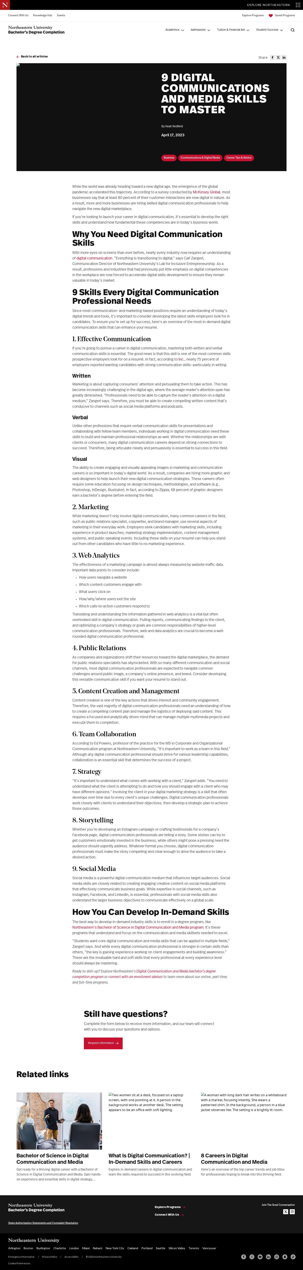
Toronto (193, 1248)
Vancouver (209, 1248)
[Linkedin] (268, 1256)
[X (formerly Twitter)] (251, 1256)
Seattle (160, 1248)
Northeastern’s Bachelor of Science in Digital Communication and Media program (137, 928)
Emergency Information (21, 1256)
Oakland (132, 1248)
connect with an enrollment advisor (135, 977)
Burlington (43, 1248)
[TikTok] (293, 1256)
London (74, 1248)
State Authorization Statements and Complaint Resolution (43, 1223)
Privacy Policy (49, 1256)
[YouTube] (260, 1256)
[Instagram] (276, 1256)
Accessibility (71, 1256)
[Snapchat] (284, 1256)
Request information (101, 1043)
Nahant (97, 1248)
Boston (28, 1248)
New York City (115, 1248)
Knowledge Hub (42, 15)
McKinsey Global (206, 192)
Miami (86, 1248)
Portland (147, 1248)
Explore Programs (253, 15)
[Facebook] (243, 1256)
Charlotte (59, 1248)
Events (61, 15)
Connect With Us (18, 15)
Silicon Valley (177, 1248)
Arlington (14, 1248)
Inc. (181, 360)
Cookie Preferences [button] (19, 1263)
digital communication (94, 258)
